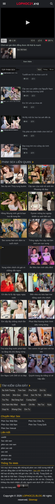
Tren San (22, 390)
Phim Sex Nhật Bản (9, 421)
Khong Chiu (16, 409)
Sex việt (36, 471)
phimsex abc (6, 455)
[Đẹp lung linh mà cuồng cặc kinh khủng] (11, 150)
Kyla (49, 405)
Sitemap (33, 499)
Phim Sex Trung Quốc (37, 425)
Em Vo (42, 390)
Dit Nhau (47, 395)
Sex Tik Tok (36, 395)
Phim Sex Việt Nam (9, 425)
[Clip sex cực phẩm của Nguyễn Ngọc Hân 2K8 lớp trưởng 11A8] (11, 93)
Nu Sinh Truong (8, 390)
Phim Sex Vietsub (8, 428)
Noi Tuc (41, 405)
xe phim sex (6, 459)
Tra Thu (5, 400)
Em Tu (27, 409)
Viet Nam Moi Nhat (10, 405)
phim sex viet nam (8, 444)
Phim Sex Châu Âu (36, 421)
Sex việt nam (6, 441)
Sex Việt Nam (22, 49)
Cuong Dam (31, 400)
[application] (27, 23)
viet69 (3, 437)
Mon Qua (16, 395)
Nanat (23, 405)
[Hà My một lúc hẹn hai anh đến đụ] (11, 122)
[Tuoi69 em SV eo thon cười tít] (11, 79)
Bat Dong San (17, 400)
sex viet (4, 452)
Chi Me (32, 405)
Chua (26, 395)
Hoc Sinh (6, 395)
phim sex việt (6, 448)
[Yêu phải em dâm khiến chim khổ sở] (11, 136)
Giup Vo (5, 409)
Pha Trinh (33, 390)
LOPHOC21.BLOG (32, 495)
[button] (27, 22)
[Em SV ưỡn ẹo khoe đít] (11, 107)
